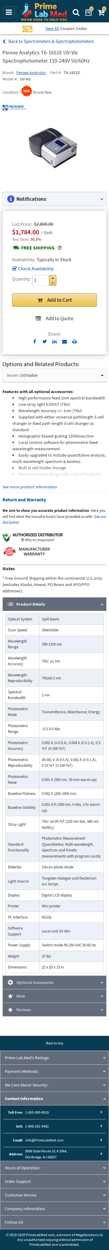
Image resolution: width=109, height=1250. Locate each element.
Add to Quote (59, 318)
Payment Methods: (21, 1071)
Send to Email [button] (64, 341)
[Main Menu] (9, 12)
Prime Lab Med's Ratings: (27, 1057)
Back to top (54, 1043)
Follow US (14, 1222)
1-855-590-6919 (37, 1112)
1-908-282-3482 (37, 1126)
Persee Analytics (31, 72)
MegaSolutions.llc (89, 1234)
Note (20, 996)
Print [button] (74, 341)
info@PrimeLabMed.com (44, 1140)
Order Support (18, 1181)
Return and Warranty (24, 499)
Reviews (23, 1009)
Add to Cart (59, 300)
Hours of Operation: (22, 1167)
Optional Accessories (35, 982)
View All (52, 28)
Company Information (25, 1208)
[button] (52, 278)
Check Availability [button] (36, 268)
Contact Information (24, 1098)
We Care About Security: (26, 1085)
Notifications (31, 199)
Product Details (30, 604)
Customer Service (20, 1195)
